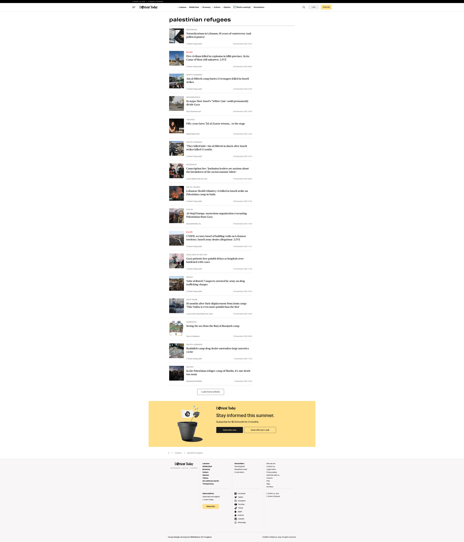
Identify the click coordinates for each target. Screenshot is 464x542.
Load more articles (210, 391)
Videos (205, 478)
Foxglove (208, 537)
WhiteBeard (195, 537)
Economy (206, 469)
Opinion (206, 475)
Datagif (176, 537)
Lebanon (206, 463)
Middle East (207, 466)
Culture (205, 472)
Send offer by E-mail (260, 430)
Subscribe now (229, 430)
